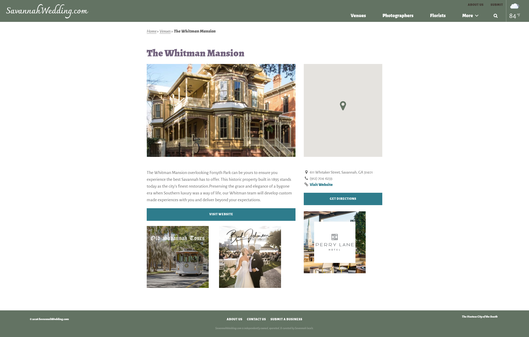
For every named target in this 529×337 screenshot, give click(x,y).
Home (151, 31)
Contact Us (256, 319)
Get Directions (343, 198)
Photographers (397, 15)
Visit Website (221, 214)
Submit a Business (286, 319)
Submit (497, 4)
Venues (358, 15)
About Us (476, 4)
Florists (438, 15)
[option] (221, 110)
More (467, 15)
